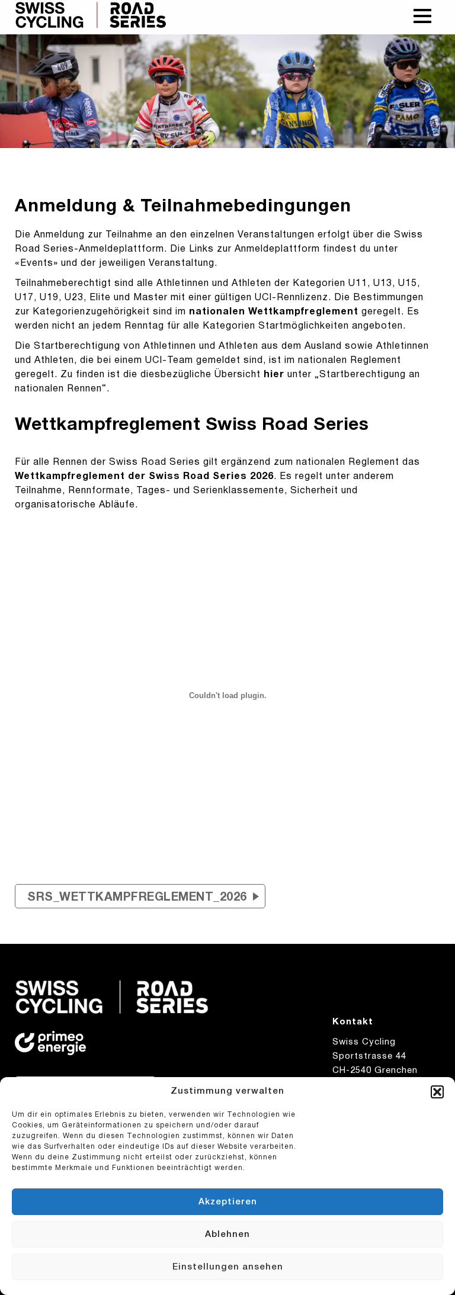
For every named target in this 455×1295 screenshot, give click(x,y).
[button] (437, 1092)
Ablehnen (227, 1234)
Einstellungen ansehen (227, 1267)
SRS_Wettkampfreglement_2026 (137, 897)
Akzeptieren (227, 1202)
